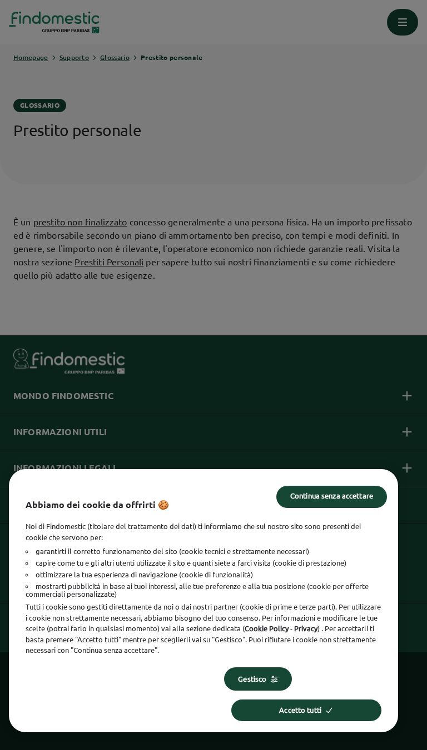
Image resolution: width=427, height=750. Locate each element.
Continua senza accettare (331, 496)
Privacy (305, 628)
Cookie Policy (267, 628)
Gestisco (252, 679)
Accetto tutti (300, 710)
